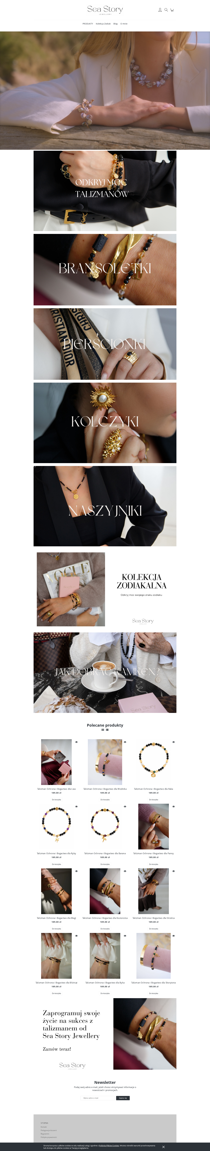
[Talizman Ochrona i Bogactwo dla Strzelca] (153, 891)
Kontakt (44, 1127)
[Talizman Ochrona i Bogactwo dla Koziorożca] (105, 891)
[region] (105, 191)
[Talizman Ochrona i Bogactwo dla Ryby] (56, 826)
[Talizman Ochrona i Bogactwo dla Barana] (105, 826)
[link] (105, 191)
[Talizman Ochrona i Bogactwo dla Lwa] (56, 762)
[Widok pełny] (107, 729)
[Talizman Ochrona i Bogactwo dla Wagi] (56, 891)
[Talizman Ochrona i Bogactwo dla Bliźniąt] (56, 956)
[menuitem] (87, 23)
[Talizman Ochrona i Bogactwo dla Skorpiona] (153, 956)
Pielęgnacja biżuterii (49, 1130)
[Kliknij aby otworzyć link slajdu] (105, 672)
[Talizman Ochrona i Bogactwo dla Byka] (105, 956)
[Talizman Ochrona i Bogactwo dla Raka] (153, 762)
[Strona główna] (105, 10)
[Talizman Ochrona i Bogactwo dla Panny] (153, 826)
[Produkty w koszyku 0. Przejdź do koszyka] (172, 11)
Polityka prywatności (49, 1137)
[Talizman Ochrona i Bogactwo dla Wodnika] (105, 762)
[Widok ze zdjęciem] (103, 729)
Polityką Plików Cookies (109, 1145)
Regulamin (45, 1134)
